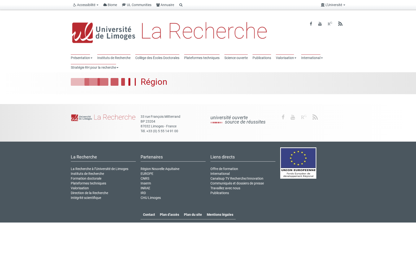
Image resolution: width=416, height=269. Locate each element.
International (220, 174)
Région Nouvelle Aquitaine (160, 169)
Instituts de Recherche (87, 174)
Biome (112, 5)
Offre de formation (224, 169)
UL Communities (138, 5)
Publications (219, 193)
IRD (143, 193)
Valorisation (80, 188)
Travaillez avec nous (225, 188)
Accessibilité (86, 5)
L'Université (334, 5)
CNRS (145, 178)
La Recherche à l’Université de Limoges (99, 169)
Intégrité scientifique (86, 198)
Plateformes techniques (88, 183)
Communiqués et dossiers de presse (237, 183)
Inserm (146, 183)
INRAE (145, 188)
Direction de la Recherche (89, 193)
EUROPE (147, 174)
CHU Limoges (151, 198)
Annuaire (167, 5)
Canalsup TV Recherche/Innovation (236, 178)
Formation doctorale (86, 178)
